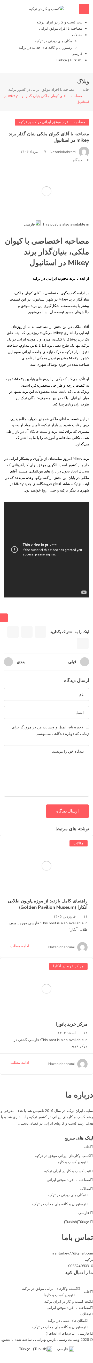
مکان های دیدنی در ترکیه (53, 41)
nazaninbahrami (63, 151)
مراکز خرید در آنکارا (68, 966)
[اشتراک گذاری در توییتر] (27, 632)
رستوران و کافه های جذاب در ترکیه (45, 47)
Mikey (64, 299)
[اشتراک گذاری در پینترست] (83, 643)
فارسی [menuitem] (29, 224)
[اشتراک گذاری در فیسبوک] (40, 632)
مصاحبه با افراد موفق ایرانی (60, 28)
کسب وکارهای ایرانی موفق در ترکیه (62, 1155)
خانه (86, 89)
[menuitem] (32, 223)
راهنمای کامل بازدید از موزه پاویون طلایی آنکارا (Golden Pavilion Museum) (48, 904)
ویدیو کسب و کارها (71, 1162)
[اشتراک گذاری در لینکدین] (13, 632)
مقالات (77, 34)
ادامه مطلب (19, 946)
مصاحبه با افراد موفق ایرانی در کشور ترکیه (41, 89)
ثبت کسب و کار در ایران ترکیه (59, 22)
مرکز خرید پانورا (72, 1024)
